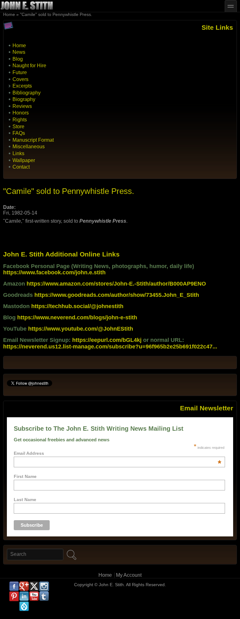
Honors (20, 112)
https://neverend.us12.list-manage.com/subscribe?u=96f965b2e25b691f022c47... (110, 346)
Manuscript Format (33, 140)
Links (18, 153)
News (18, 52)
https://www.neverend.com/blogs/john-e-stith (77, 317)
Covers (20, 79)
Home (9, 14)
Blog (17, 59)
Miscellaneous (28, 146)
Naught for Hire (29, 65)
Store (18, 126)
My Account (129, 575)
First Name (25, 476)
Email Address (117, 453)
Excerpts (22, 86)
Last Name (25, 499)
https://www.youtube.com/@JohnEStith (80, 329)
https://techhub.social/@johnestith (77, 306)
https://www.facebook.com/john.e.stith (54, 272)
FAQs (18, 133)
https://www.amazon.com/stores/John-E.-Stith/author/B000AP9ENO (116, 284)
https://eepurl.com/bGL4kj (107, 340)
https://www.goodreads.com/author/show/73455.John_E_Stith (116, 295)
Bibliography (26, 92)
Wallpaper (23, 160)
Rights (19, 119)
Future (19, 72)
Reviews (22, 106)
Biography (23, 99)
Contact (21, 167)
